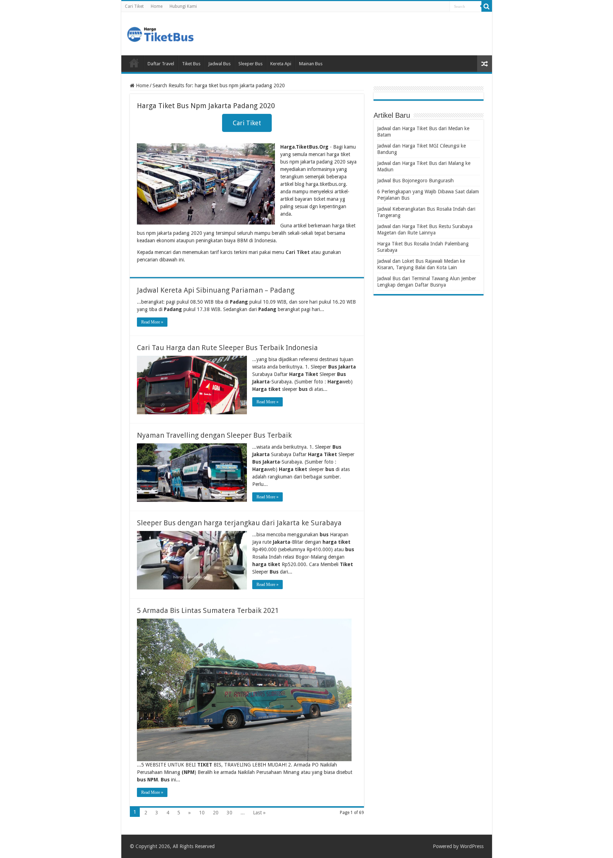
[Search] (486, 6)
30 (229, 812)
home (134, 62)
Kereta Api (280, 63)
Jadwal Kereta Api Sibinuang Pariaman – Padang (215, 290)
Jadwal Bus (219, 63)
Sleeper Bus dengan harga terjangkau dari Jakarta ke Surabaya (239, 523)
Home (156, 6)
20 (216, 812)
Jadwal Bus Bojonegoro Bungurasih (415, 180)
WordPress (472, 846)
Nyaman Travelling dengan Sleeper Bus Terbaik (214, 435)
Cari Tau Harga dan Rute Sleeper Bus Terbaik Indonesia (227, 347)
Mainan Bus (310, 63)
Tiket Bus (191, 63)
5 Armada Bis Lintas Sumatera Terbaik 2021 (208, 610)
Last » (259, 812)
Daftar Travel (161, 63)
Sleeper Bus (250, 63)
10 (202, 812)
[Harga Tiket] (160, 32)
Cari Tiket (134, 6)
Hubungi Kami (183, 6)
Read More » (152, 322)
